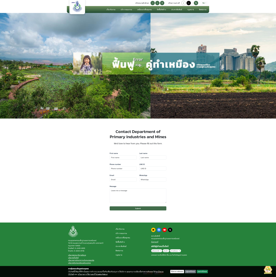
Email (112, 175)
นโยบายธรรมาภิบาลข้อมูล (77, 255)
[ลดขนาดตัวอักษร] (153, 3)
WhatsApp (143, 175)
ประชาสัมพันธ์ (121, 246)
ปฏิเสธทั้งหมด (190, 271)
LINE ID (142, 164)
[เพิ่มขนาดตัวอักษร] (162, 3)
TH (203, 3)
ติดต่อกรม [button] (203, 9)
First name (114, 153)
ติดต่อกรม (119, 250)
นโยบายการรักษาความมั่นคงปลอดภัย (81, 260)
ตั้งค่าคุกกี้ (154, 242)
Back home (138, 72)
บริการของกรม (121, 233)
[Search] (196, 3)
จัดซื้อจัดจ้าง (120, 242)
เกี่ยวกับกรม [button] (111, 9)
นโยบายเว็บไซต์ (73, 257)
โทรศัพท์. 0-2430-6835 (76, 248)
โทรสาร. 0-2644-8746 (76, 250)
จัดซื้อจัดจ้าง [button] (161, 9)
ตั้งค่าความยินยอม (177, 271)
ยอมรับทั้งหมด (202, 271)
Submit (138, 208)
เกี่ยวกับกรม (120, 229)
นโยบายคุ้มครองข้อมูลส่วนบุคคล (79, 263)
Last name (143, 153)
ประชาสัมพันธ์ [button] (176, 9)
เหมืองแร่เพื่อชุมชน (144, 9)
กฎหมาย (190, 9)
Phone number (115, 164)
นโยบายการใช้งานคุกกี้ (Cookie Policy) (92, 274)
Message (113, 186)
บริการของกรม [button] (126, 9)
